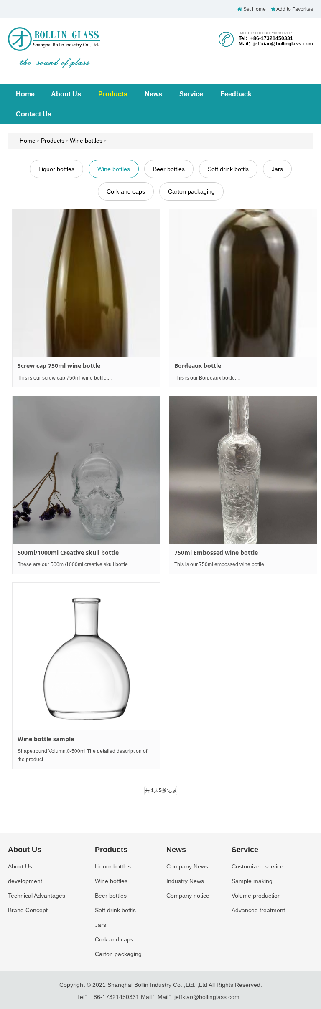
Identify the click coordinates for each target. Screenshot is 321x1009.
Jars (277, 169)
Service (191, 94)
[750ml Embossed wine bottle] (243, 470)
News (153, 94)
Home (25, 94)
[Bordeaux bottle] (243, 283)
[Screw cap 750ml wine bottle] (86, 283)
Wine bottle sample (46, 739)
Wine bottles (86, 140)
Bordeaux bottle (197, 366)
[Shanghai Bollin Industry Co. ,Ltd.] (54, 47)
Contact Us (33, 114)
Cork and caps (126, 191)
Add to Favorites (294, 9)
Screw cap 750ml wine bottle (59, 366)
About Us (66, 94)
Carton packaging (191, 191)
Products (112, 94)
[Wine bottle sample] (86, 656)
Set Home (254, 9)
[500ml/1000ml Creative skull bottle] (86, 470)
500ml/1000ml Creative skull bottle (68, 552)
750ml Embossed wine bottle (216, 552)
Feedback (236, 94)
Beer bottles (169, 169)
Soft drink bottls (228, 169)
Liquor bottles (56, 169)
